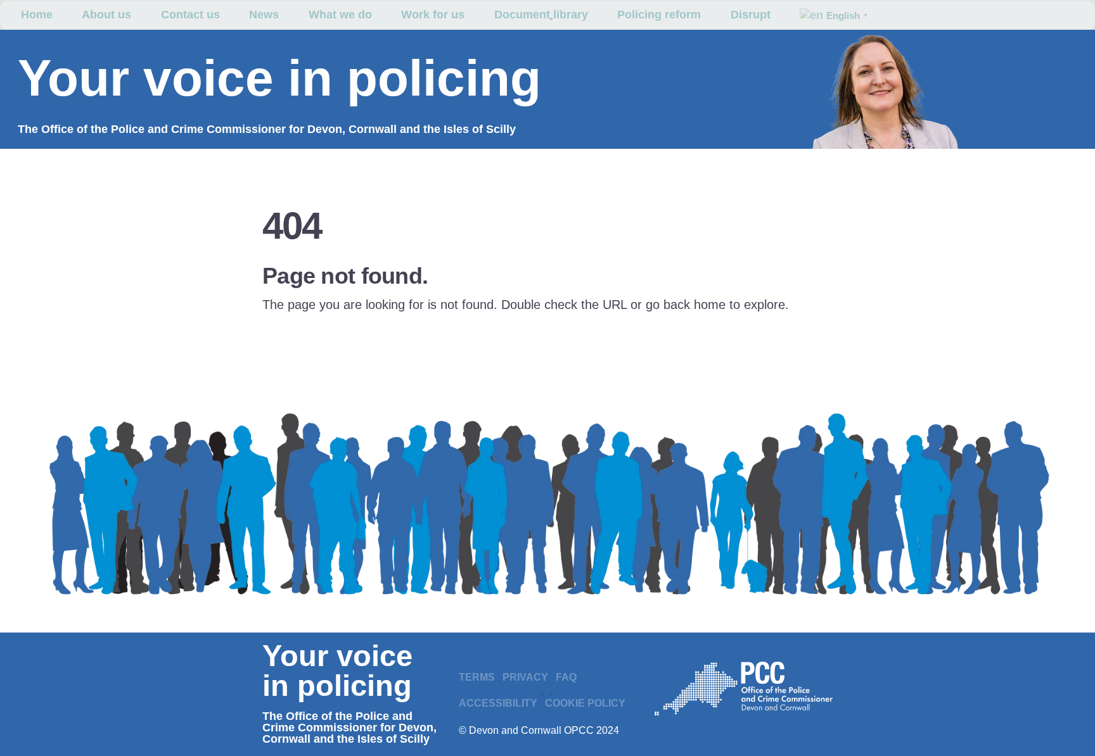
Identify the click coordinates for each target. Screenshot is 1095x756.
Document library (541, 14)
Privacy (525, 677)
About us (106, 14)
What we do (340, 14)
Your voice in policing (279, 78)
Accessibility (498, 703)
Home (37, 14)
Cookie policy (585, 703)
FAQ (566, 677)
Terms (477, 677)
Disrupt (751, 14)
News (264, 14)
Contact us (190, 14)
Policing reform (659, 14)
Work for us (432, 14)
